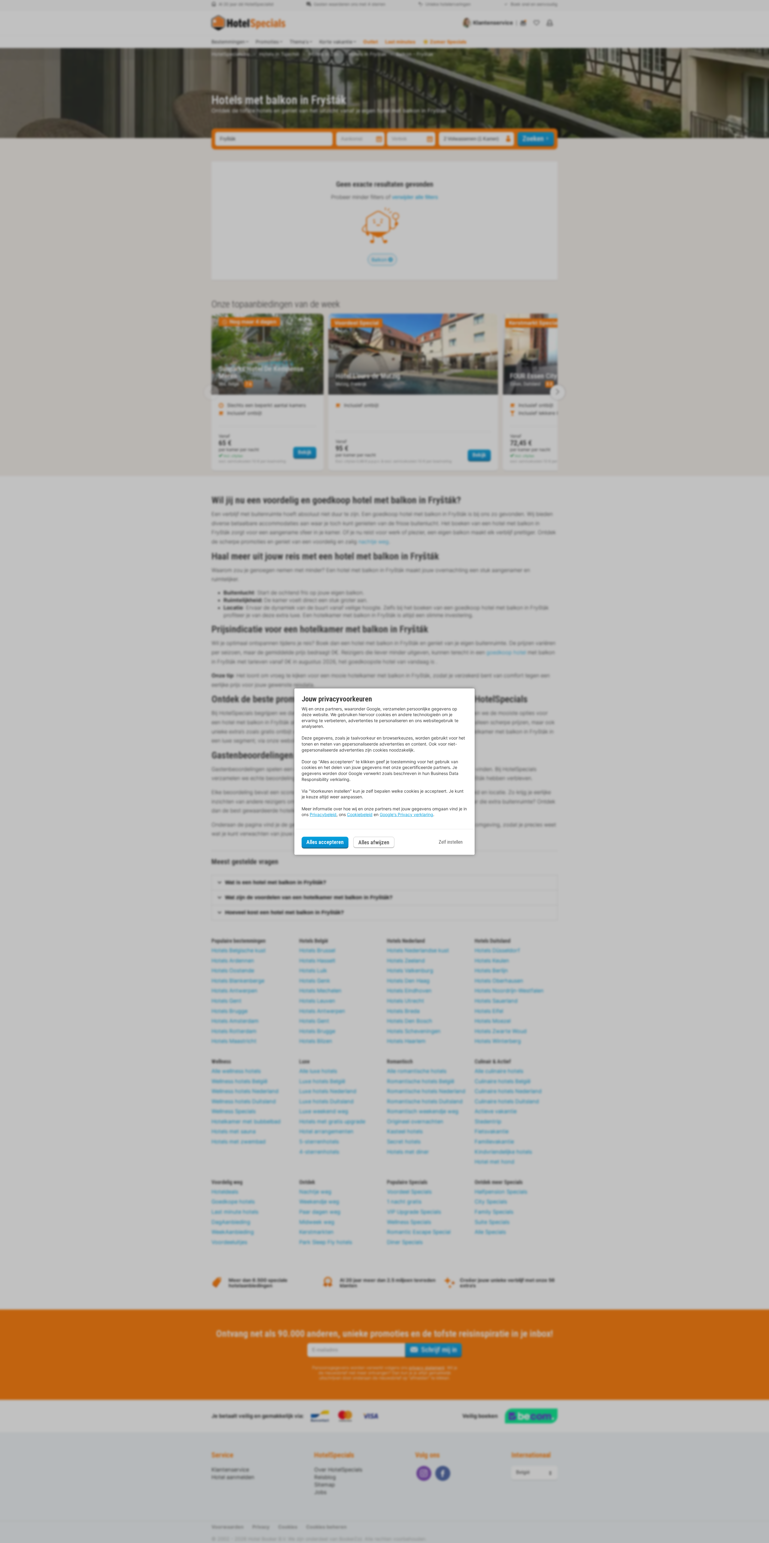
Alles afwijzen (373, 842)
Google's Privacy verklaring (406, 814)
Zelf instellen (451, 842)
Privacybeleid (323, 814)
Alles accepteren (325, 842)
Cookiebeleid (359, 814)
